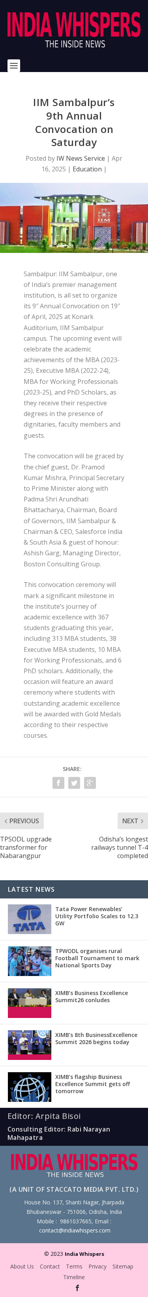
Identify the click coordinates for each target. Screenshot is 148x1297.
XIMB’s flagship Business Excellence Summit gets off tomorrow (92, 1084)
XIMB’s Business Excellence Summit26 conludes (91, 996)
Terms (74, 1266)
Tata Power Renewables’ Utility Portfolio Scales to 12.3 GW (96, 916)
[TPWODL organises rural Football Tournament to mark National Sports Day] (29, 961)
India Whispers (84, 1253)
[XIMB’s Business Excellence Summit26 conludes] (29, 1003)
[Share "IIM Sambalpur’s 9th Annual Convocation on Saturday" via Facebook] (58, 783)
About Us (22, 1266)
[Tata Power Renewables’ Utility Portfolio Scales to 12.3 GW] (29, 919)
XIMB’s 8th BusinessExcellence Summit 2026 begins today (96, 1038)
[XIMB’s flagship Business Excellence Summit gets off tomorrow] (29, 1087)
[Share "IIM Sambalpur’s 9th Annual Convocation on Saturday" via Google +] (90, 783)
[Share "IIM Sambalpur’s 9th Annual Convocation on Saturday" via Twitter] (74, 783)
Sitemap (122, 1266)
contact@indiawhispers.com (75, 1230)
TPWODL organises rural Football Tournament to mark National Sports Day (97, 958)
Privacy (97, 1266)
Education (87, 169)
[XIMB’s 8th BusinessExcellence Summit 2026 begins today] (29, 1045)
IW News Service (80, 158)
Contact (50, 1266)
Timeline (74, 1277)
